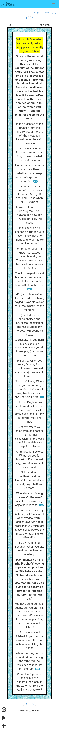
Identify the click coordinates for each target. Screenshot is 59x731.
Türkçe (46, 12)
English (37, 12)
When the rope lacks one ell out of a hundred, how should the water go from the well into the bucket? (29, 681)
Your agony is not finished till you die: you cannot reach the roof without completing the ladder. (29, 640)
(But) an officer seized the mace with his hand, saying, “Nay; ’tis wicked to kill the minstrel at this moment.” (29, 302)
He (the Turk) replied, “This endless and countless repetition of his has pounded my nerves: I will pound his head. (29, 324)
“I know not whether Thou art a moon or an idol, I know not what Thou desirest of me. (29, 154)
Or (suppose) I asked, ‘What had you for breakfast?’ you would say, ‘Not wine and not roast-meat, (29, 459)
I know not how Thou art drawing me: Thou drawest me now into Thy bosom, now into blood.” (29, 214)
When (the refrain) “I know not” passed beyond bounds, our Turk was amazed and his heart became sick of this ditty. (29, 258)
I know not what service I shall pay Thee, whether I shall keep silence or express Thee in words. (29, 173)
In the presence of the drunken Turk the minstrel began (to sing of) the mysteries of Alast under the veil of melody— (29, 133)
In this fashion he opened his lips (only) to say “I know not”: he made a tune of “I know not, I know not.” (29, 235)
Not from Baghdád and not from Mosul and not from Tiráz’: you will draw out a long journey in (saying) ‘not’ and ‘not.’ (29, 412)
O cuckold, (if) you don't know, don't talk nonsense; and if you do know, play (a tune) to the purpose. (29, 347)
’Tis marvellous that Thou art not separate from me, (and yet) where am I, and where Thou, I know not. (30, 194)
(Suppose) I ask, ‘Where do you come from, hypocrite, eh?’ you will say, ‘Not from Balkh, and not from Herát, (29, 389)
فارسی (54, 12)
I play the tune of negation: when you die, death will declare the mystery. (29, 548)
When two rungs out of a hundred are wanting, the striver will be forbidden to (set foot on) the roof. (30, 661)
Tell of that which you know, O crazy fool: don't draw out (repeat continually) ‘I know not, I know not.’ (29, 368)
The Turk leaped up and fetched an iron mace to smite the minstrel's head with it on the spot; (29, 279)
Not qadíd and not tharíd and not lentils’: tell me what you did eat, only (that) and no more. (29, 480)
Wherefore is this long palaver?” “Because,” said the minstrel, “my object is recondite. (29, 499)
